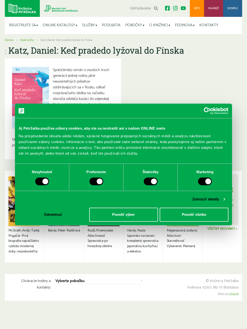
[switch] (96, 181)
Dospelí (232, 8)
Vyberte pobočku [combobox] (69, 281)
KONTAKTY (208, 25)
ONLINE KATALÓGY (59, 25)
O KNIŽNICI (158, 25)
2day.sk (234, 294)
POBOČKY (133, 25)
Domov (9, 40)
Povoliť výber (123, 214)
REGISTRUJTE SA (22, 25)
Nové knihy (27, 40)
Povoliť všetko (194, 214)
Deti (197, 8)
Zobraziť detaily (205, 199)
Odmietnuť (53, 214)
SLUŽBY (88, 25)
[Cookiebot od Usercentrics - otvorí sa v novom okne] (207, 110)
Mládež (213, 8)
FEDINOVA (183, 25)
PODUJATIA (111, 25)
